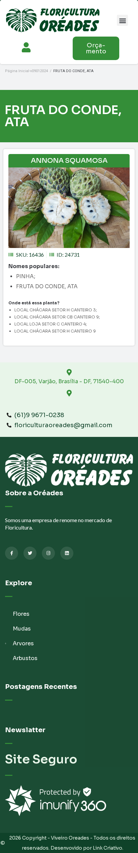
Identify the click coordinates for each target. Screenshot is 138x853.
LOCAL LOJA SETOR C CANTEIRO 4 (50, 324)
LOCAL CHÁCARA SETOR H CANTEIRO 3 (55, 309)
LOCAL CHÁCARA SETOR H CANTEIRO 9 (55, 331)
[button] (122, 20)
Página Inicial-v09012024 (26, 71)
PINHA (25, 276)
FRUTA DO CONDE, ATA (47, 286)
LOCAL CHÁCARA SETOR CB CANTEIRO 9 (56, 316)
